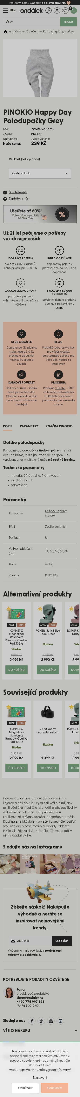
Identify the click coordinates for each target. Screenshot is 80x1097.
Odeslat (62, 941)
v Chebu (60, 388)
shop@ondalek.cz (30, 997)
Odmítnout (25, 1088)
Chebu (59, 308)
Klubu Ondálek (31, 3)
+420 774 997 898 (30, 1001)
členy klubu (16, 264)
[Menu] (10, 10)
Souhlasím (54, 1088)
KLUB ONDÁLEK (21, 342)
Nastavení (40, 1077)
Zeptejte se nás (18, 198)
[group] (16, 641)
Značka (59, 426)
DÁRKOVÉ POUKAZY (21, 382)
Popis (7, 426)
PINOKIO (51, 575)
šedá (48, 564)
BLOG (58, 342)
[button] (16, 663)
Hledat (68, 22)
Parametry (29, 426)
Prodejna (58, 382)
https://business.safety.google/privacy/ (45, 1070)
